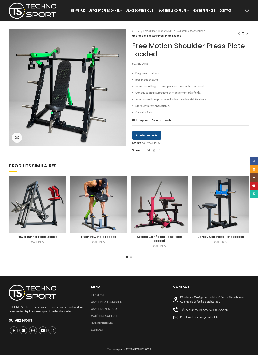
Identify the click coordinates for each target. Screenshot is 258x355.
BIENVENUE (98, 295)
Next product (247, 34)
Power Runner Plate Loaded (37, 237)
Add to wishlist (165, 120)
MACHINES (196, 31)
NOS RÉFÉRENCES (102, 323)
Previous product (239, 34)
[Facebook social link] (144, 150)
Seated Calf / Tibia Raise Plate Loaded (159, 239)
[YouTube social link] (43, 330)
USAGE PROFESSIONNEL (158, 31)
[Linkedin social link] (159, 150)
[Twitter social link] (148, 150)
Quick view (63, 191)
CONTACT (97, 330)
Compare (142, 120)
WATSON (181, 31)
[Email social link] (23, 330)
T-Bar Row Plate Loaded (98, 237)
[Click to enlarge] (17, 138)
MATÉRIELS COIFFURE (104, 316)
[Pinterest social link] (154, 150)
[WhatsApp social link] (52, 330)
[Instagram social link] (33, 330)
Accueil (136, 31)
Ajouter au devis (146, 135)
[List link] (211, 309)
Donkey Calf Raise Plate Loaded (220, 237)
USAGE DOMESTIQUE (104, 309)
